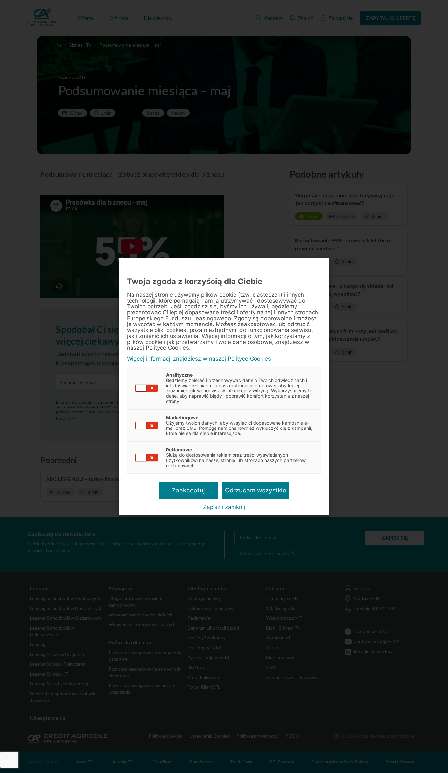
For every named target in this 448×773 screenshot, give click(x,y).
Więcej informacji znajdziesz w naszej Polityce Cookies (199, 359)
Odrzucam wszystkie (255, 490)
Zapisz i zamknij (224, 507)
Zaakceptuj (188, 490)
